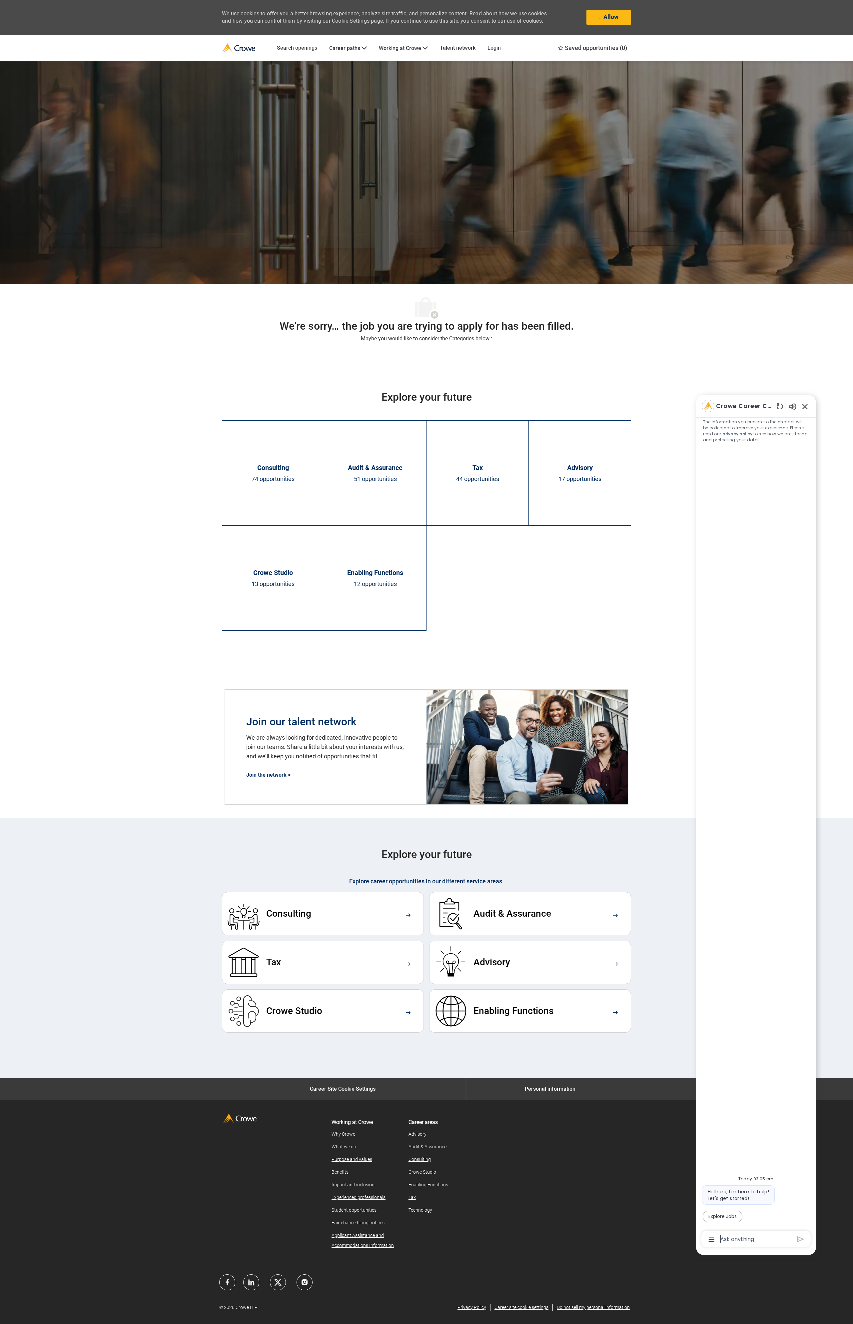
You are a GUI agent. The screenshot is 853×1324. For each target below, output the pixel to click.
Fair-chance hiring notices (358, 1222)
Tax (412, 1197)
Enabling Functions (428, 1184)
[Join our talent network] (426, 747)
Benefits (340, 1172)
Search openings (297, 48)
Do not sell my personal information (593, 1307)
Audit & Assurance (427, 1146)
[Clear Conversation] (780, 406)
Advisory (417, 1134)
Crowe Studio (422, 1172)
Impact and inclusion (353, 1184)
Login (494, 48)
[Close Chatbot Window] (805, 406)
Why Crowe (343, 1134)
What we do (344, 1146)
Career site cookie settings (521, 1307)
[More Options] (711, 1239)
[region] (756, 822)
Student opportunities (354, 1210)
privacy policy (737, 434)
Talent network (457, 48)
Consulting (420, 1159)
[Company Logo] (246, 48)
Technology (420, 1210)
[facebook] (227, 1282)
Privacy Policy (471, 1307)
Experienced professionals (359, 1197)
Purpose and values (352, 1159)
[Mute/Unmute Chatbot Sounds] (793, 406)
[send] (800, 1239)
